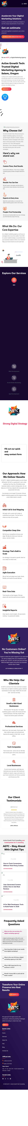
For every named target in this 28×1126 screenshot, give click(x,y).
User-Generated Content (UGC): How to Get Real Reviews (12, 887)
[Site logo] (5, 3)
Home (3, 1033)
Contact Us (5, 1050)
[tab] (14, 281)
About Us (4, 1040)
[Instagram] (5, 1078)
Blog (3, 1047)
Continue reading (7, 868)
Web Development (8, 900)
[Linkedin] (10, 1078)
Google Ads (6, 859)
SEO (5, 880)
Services (4, 1036)
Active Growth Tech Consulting (12, 854)
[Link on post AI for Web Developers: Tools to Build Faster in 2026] (14, 896)
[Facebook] (3, 1078)
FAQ (3, 1043)
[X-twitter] (8, 1078)
